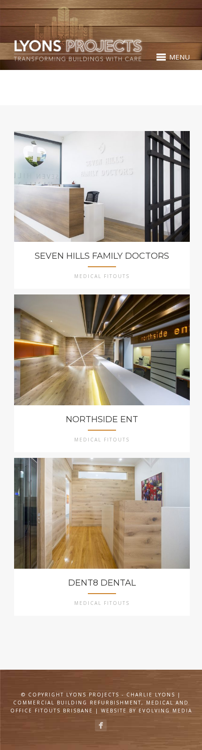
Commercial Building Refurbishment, (78, 702)
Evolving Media (165, 710)
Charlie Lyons (150, 694)
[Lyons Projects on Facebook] (101, 725)
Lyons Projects (92, 694)
